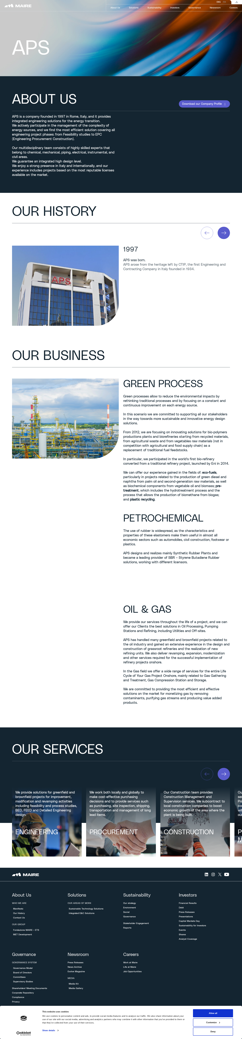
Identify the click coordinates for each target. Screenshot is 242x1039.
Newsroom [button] (215, 8)
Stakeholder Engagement (136, 923)
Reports (127, 928)
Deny (213, 1031)
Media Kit (74, 984)
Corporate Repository (23, 993)
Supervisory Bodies (23, 981)
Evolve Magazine (76, 971)
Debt (181, 908)
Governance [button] (194, 8)
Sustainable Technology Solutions (86, 909)
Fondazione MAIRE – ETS (26, 930)
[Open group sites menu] (236, 2)
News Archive (75, 967)
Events (182, 930)
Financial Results (187, 903)
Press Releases (187, 912)
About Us (21, 895)
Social (126, 912)
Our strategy (129, 903)
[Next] (224, 233)
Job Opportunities (132, 971)
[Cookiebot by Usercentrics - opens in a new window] (23, 1033)
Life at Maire (129, 967)
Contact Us (19, 918)
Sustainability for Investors (192, 925)
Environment (129, 908)
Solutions (77, 895)
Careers (131, 954)
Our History (19, 913)
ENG (219, 2)
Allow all (213, 1013)
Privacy (16, 1002)
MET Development (22, 934)
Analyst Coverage (188, 939)
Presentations (186, 916)
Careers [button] (234, 8)
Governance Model (23, 968)
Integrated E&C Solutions (81, 913)
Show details (48, 1030)
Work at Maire (130, 962)
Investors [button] (174, 8)
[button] (204, 104)
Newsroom (78, 954)
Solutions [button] (134, 8)
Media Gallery (76, 988)
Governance (129, 916)
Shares (182, 934)
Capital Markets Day (189, 921)
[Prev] (207, 233)
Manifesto (18, 909)
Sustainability (137, 895)
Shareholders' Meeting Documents (29, 988)
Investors (188, 895)
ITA (224, 2)
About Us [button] (115, 8)
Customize (211, 1022)
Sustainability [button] (154, 8)
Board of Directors (22, 972)
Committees (19, 977)
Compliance (18, 997)
